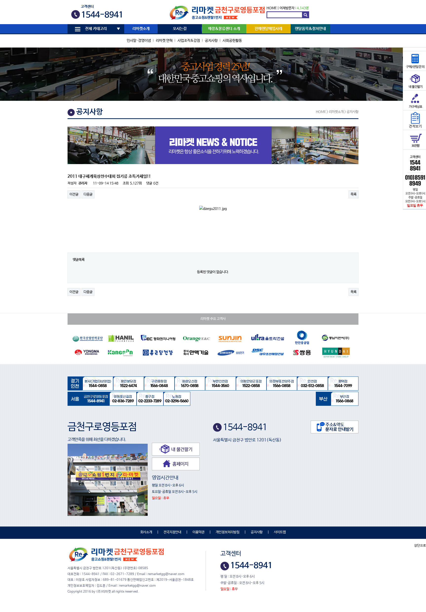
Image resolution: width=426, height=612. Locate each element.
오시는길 (180, 29)
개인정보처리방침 (227, 532)
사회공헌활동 (232, 40)
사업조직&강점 (189, 40)
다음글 (88, 194)
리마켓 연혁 (164, 40)
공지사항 (211, 40)
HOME (271, 8)
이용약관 (198, 532)
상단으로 (420, 545)
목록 (353, 194)
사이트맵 (280, 532)
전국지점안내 (172, 532)
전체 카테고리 (96, 29)
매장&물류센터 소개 (224, 29)
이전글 (74, 194)
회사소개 (146, 532)
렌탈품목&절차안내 (310, 29)
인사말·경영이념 (139, 40)
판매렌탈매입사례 (268, 29)
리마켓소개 (141, 29)
